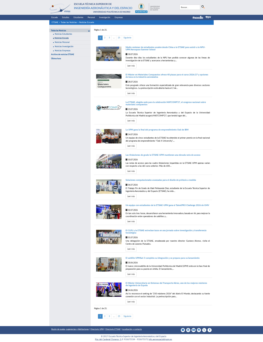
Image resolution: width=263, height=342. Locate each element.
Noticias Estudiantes (63, 34)
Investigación (104, 17)
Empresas (119, 17)
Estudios (65, 17)
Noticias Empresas (62, 51)
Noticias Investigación (64, 47)
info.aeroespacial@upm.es (160, 339)
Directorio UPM (97, 329)
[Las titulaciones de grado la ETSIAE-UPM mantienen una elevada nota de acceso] (109, 161)
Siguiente (127, 38)
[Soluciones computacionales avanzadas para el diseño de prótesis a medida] (109, 186)
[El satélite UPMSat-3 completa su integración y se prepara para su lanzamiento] (109, 264)
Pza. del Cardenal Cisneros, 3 (108, 339)
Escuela (54, 17)
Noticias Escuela (86, 22)
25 (119, 38)
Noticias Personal (62, 42)
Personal (91, 17)
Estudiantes (78, 17)
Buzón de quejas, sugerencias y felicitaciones (70, 329)
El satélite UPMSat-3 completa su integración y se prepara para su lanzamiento (163, 258)
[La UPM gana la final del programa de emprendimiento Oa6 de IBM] (109, 136)
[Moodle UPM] (198, 18)
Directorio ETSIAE (113, 329)
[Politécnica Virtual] (208, 17)
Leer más (131, 66)
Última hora (56, 59)
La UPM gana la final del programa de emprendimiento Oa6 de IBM (157, 130)
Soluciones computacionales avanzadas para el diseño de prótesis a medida (161, 180)
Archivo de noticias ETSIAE (62, 54)
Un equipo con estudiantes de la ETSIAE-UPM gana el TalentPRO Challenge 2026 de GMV (167, 205)
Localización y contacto (132, 329)
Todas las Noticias (69, 22)
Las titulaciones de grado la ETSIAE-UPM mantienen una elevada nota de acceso (163, 155)
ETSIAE (55, 22)
